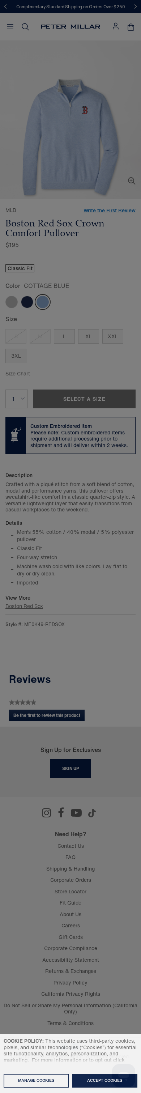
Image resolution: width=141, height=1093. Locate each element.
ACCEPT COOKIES (104, 1080)
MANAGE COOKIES (36, 1080)
